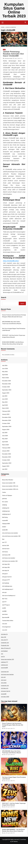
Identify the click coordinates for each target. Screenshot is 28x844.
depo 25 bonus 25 (5, 648)
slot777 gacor (6, 605)
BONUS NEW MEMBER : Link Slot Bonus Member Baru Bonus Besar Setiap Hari (13, 343)
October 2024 (6, 423)
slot (2, 653)
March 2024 (5, 444)
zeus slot (4, 630)
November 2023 (6, 457)
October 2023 (6, 460)
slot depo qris (4, 688)
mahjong (4, 504)
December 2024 (6, 417)
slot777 (4, 601)
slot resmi (3, 680)
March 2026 (5, 377)
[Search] (25, 22)
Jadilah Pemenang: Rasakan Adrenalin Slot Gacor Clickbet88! (13, 54)
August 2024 (5, 429)
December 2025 (6, 380)
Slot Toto (4, 598)
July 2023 (4, 469)
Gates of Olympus (7, 495)
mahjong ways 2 (6, 514)
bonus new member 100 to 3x (10, 486)
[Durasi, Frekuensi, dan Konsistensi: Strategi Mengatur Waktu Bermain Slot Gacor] (14, 712)
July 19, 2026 (10, 806)
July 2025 (4, 396)
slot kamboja (5, 583)
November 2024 (6, 420)
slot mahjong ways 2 (7, 589)
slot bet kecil (5, 548)
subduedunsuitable (8, 58)
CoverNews (23, 839)
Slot (4, 49)
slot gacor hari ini (7, 576)
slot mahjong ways (7, 586)
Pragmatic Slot (5, 645)
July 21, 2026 (10, 780)
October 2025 (6, 386)
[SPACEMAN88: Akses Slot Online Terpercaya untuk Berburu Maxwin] (14, 740)
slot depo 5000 (5, 696)
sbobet (4, 526)
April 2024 (5, 441)
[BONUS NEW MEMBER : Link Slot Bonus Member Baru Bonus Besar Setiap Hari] (14, 818)
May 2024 (5, 438)
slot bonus (5, 551)
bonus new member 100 (8, 483)
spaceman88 (4, 667)
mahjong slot (5, 508)
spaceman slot (5, 671)
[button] (2, 22)
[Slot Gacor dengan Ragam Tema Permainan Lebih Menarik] (14, 766)
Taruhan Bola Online (7, 620)
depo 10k (3, 637)
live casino (5, 501)
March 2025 (5, 408)
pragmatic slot (5, 642)
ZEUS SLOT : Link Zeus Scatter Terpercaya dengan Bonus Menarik (13, 336)
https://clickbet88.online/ (11, 261)
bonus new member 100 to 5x (10, 489)
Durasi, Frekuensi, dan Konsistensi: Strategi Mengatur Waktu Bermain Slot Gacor (14, 315)
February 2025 (6, 411)
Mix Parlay (5, 517)
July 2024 (4, 432)
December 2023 (6, 454)
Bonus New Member (7, 479)
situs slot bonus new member (10, 533)
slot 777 (4, 542)
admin (4, 728)
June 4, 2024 (17, 58)
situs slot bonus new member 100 (11, 536)
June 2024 (5, 435)
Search (3, 297)
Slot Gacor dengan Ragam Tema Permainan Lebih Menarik (13, 329)
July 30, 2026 (10, 728)
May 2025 (5, 402)
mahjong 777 (4, 662)
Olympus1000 (6, 523)
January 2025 (5, 414)
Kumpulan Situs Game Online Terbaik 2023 (14, 10)
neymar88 (5, 520)
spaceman (5, 614)
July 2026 (4, 365)
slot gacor (5, 573)
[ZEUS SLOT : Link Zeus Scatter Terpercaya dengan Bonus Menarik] (14, 792)
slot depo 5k (5, 570)
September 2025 (6, 390)
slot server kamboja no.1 (8, 595)
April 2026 (5, 374)
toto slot (4, 623)
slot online (3, 682)
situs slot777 (4, 639)
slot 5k (3, 656)
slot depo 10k (6, 564)
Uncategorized (6, 626)
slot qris (4, 592)
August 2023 (5, 466)
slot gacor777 (6, 580)
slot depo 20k (6, 567)
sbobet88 (4, 530)
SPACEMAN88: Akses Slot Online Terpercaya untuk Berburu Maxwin (11, 322)
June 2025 (5, 399)
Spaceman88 (5, 617)
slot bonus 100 (6, 555)
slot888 (4, 611)
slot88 (4, 608)
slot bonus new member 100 (9, 561)
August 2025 (5, 393)
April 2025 (5, 405)
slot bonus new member (8, 558)
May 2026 (5, 371)
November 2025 (6, 383)
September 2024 (6, 426)
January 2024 (5, 451)
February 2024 (6, 447)
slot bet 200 (5, 545)
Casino (4, 492)
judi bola (4, 498)
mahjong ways (6, 511)
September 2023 (6, 463)
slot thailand (4, 651)
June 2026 (5, 368)
